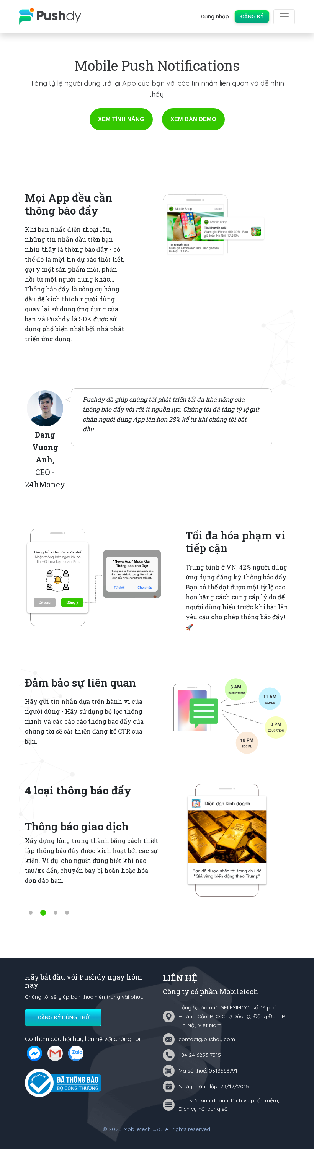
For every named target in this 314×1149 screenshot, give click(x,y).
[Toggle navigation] (284, 16)
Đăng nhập (215, 16)
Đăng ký (251, 16)
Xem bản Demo (193, 119)
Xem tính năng (121, 119)
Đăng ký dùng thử (63, 1017)
